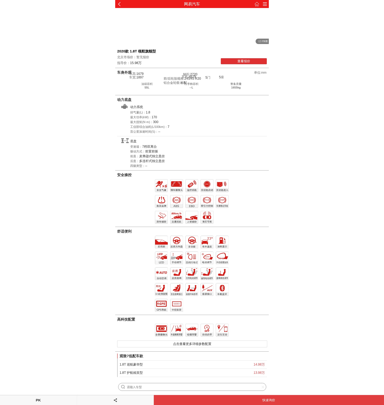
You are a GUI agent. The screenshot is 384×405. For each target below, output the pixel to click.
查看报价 (243, 61)
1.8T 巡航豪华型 (131, 364)
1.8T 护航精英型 (131, 372)
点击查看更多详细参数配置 (192, 344)
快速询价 (268, 400)
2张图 (262, 41)
